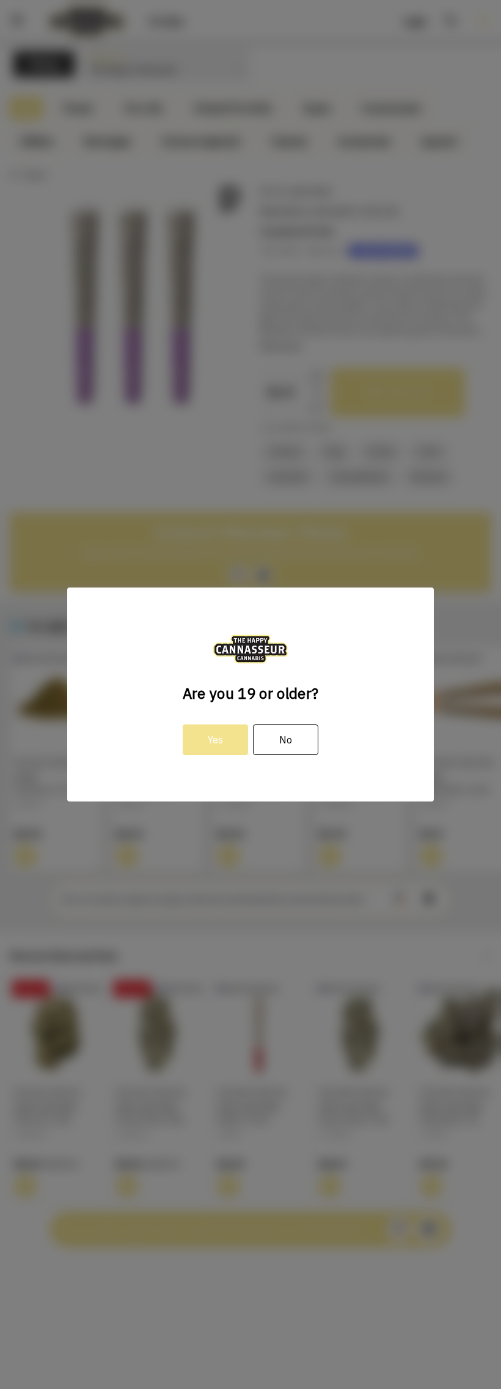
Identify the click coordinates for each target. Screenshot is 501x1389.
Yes (215, 740)
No (285, 740)
